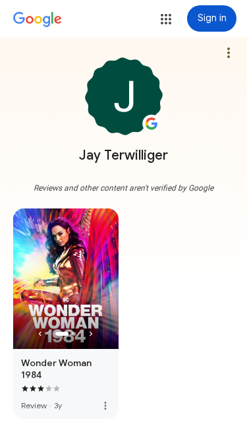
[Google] (37, 20)
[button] (166, 19)
